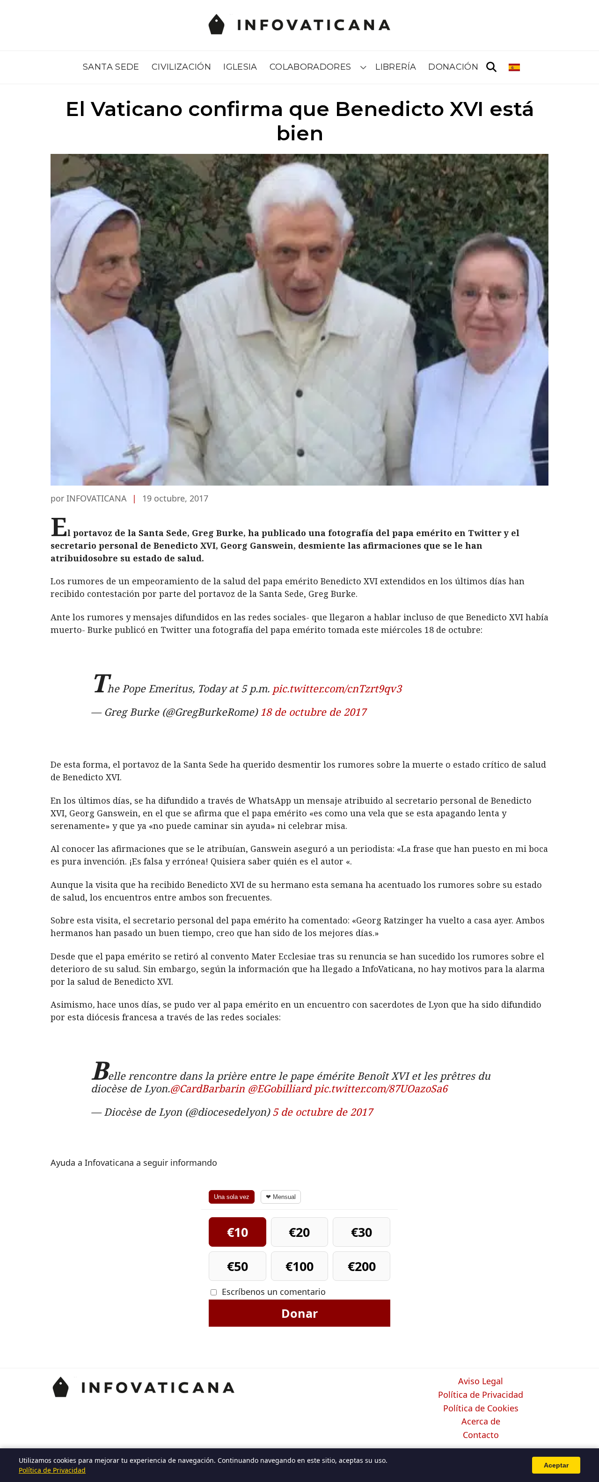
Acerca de (480, 1421)
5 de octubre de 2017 (322, 1112)
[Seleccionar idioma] (515, 67)
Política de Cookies (481, 1408)
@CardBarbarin (207, 1088)
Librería (395, 67)
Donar (299, 1313)
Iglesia (240, 67)
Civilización (181, 67)
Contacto (481, 1435)
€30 (361, 1232)
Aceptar (556, 1465)
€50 (237, 1266)
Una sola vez (231, 1196)
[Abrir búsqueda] (491, 67)
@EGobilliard (279, 1088)
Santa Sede (111, 67)
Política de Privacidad (480, 1395)
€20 (299, 1232)
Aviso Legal (480, 1381)
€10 (237, 1232)
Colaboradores (310, 67)
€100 (299, 1266)
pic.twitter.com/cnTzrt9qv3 (337, 688)
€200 (362, 1266)
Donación (453, 67)
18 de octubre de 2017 (313, 712)
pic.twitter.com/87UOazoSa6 (380, 1088)
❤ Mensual (281, 1196)
